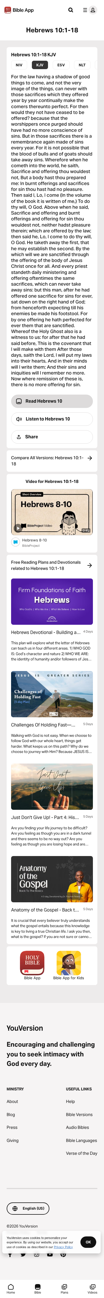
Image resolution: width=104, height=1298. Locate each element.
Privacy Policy (63, 1246)
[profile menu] (89, 10)
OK (88, 1242)
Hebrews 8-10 (39, 540)
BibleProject (31, 546)
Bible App (32, 978)
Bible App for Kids (68, 978)
